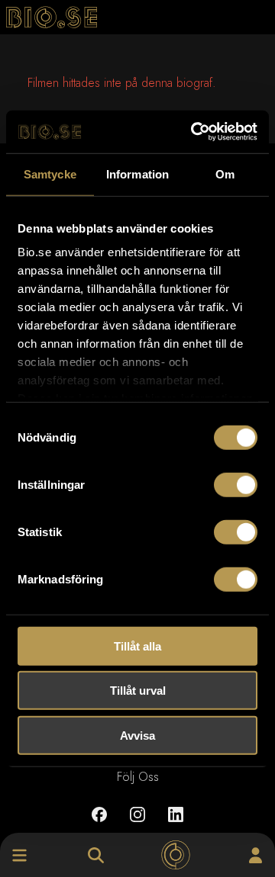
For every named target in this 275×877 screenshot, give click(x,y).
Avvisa (137, 734)
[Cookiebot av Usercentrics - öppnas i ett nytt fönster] (194, 132)
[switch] (235, 484)
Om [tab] (225, 173)
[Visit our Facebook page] (99, 825)
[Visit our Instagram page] (137, 825)
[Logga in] (255, 855)
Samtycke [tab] (50, 173)
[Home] (175, 855)
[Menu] (19, 855)
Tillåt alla (137, 645)
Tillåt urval (138, 690)
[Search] (95, 855)
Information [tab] (137, 173)
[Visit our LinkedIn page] (175, 825)
